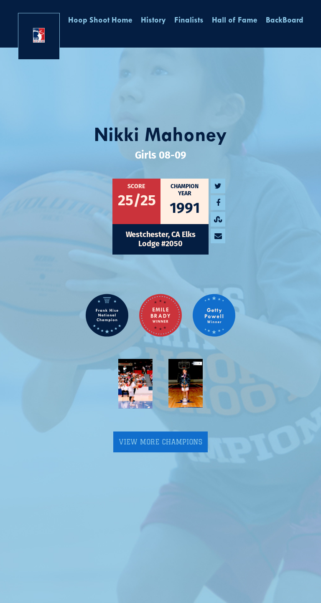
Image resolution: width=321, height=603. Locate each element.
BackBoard (284, 20)
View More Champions (160, 442)
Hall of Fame (234, 20)
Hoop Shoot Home (100, 20)
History (153, 20)
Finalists (189, 20)
